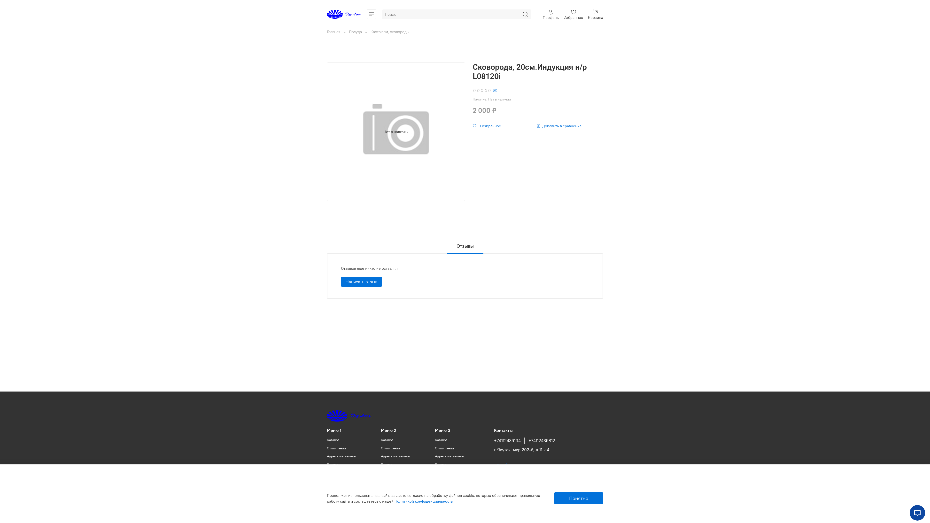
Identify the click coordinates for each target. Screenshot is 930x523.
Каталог (333, 440)
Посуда (355, 31)
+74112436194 (507, 440)
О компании (336, 448)
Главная (333, 31)
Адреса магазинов (341, 456)
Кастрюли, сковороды (390, 31)
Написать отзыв (361, 282)
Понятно (578, 498)
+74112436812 (541, 440)
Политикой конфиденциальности (424, 501)
